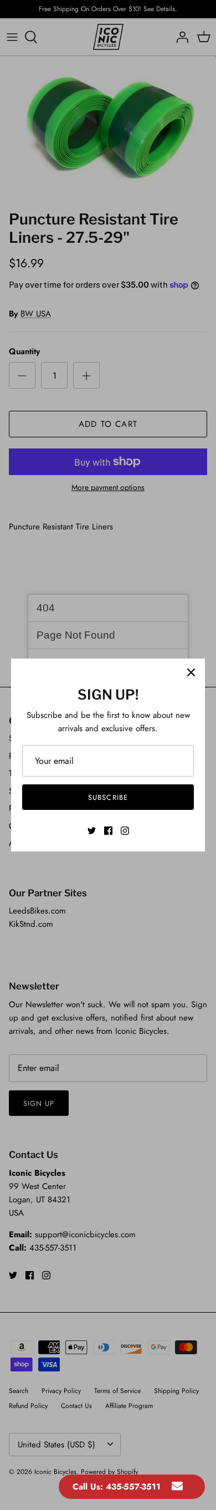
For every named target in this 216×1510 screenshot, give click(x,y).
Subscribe (107, 797)
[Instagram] (125, 831)
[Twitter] (92, 831)
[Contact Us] (177, 1487)
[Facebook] (108, 831)
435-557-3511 (133, 1487)
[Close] (191, 672)
